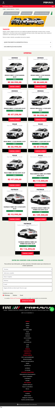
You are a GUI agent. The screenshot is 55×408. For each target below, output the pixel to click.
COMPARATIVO (27, 351)
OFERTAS (27, 349)
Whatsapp (7, 295)
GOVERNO (27, 368)
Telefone (15, 295)
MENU (4, 3)
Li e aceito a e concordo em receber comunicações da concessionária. (26, 298)
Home (4, 9)
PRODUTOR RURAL (27, 359)
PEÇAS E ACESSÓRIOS (27, 386)
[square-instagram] (29, 317)
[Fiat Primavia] (48, 2)
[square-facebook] (26, 317)
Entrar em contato (27, 300)
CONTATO (27, 393)
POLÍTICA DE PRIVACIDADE (27, 399)
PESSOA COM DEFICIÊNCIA (27, 361)
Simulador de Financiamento (27, 374)
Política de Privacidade (15, 298)
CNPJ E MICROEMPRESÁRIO (27, 357)
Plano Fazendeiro (27, 376)
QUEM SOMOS (27, 395)
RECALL (27, 388)
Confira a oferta (15, 86)
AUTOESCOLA (27, 365)
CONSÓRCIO (27, 378)
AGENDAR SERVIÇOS (27, 384)
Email (21, 295)
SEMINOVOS (27, 353)
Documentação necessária (13, 46)
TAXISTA (27, 363)
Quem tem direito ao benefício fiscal (16, 42)
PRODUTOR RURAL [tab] (26, 13)
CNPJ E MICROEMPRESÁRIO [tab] (11, 13)
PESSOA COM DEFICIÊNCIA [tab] (41, 13)
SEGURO (27, 380)
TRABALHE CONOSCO (27, 397)
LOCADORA (27, 370)
